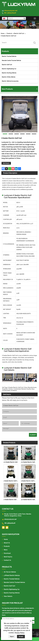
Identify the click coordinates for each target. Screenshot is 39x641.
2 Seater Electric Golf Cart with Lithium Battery (28, 481)
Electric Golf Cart (19, 33)
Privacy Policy (19, 633)
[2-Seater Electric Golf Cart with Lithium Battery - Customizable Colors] (11, 490)
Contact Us (7, 560)
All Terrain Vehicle (10, 572)
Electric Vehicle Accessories (10, 81)
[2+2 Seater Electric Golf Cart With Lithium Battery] (28, 453)
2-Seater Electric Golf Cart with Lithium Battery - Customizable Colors (11, 499)
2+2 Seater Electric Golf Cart (11, 462)
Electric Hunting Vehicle (9, 73)
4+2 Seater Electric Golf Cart (28, 499)
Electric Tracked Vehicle (9, 56)
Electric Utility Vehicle (8, 77)
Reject (12, 636)
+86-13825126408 (10, 13)
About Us (7, 543)
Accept (21, 636)
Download (7, 553)
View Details (8, 596)
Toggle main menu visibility (35, 18)
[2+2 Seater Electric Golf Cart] (11, 453)
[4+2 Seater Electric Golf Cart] (28, 490)
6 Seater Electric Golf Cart (8, 36)
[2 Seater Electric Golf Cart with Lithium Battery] (28, 471)
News (5, 550)
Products (9, 33)
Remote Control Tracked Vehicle (11, 60)
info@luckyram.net (10, 10)
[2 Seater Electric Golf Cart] (11, 471)
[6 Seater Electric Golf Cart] (19, 114)
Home (2, 33)
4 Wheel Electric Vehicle (12, 575)
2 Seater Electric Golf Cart (11, 481)
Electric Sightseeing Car (9, 68)
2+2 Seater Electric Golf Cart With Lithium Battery (28, 462)
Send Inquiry (6, 163)
